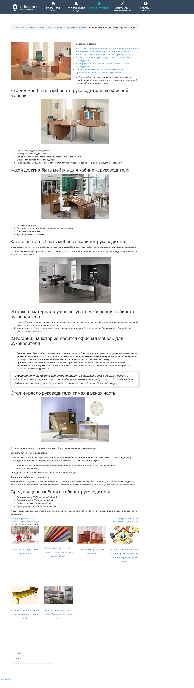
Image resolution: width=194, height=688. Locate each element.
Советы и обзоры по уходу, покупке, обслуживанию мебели (57, 27)
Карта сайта (6, 678)
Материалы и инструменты (122, 9)
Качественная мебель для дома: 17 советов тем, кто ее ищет (58, 614)
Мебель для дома (53, 9)
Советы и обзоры (145, 9)
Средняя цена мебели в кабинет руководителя (99, 72)
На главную (18, 27)
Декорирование (99, 8)
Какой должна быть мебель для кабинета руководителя (103, 51)
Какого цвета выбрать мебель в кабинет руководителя (103, 54)
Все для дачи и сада (76, 9)
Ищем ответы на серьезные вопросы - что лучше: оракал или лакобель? (58, 552)
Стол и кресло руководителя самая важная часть (100, 69)
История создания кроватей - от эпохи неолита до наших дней (25, 614)
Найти (18, 657)
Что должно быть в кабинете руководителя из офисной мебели (107, 48)
